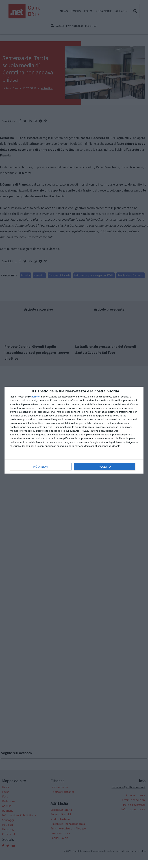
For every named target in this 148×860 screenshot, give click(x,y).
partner (35, 396)
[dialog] (74, 430)
